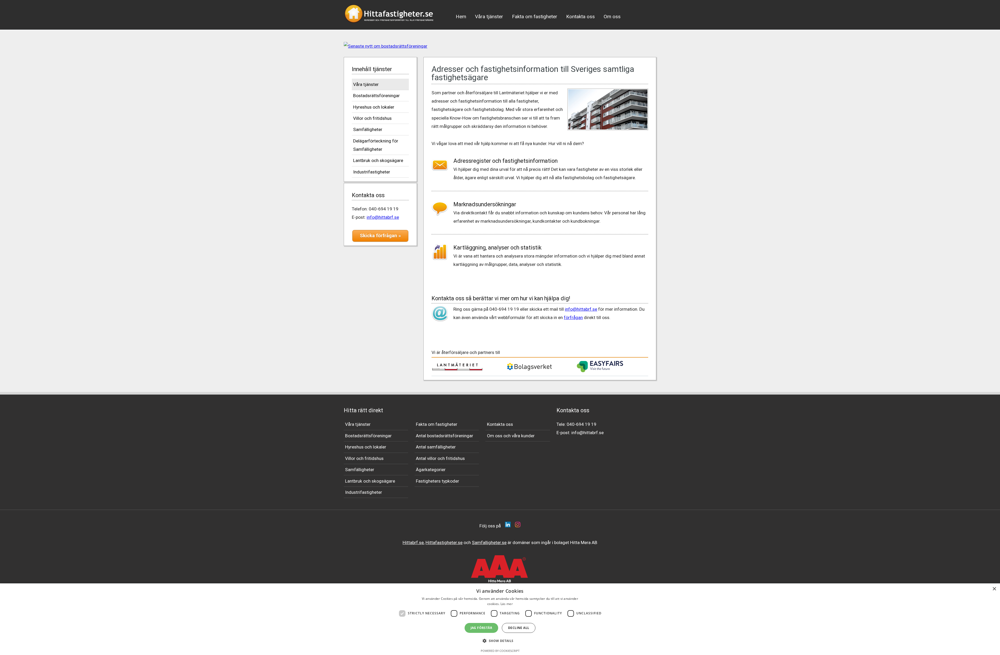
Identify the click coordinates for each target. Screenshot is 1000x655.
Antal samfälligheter (436, 447)
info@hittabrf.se (383, 217)
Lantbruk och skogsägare (378, 160)
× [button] (994, 589)
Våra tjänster (489, 17)
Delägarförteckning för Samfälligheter (375, 145)
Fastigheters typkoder (437, 481)
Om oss (612, 17)
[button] (499, 641)
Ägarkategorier (431, 469)
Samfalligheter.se (489, 542)
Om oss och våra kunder (511, 435)
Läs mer (507, 604)
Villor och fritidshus (372, 118)
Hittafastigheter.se (444, 542)
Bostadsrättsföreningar (376, 95)
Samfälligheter (367, 129)
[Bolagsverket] (529, 369)
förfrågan (573, 317)
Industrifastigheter (371, 171)
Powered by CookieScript (500, 651)
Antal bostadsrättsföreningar (444, 435)
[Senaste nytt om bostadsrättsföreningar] (500, 46)
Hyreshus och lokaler (373, 107)
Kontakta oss (580, 17)
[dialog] (500, 619)
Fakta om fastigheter (534, 17)
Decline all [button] (518, 628)
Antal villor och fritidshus (440, 458)
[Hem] (389, 24)
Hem (461, 17)
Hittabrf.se (413, 542)
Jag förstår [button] (481, 628)
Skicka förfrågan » (380, 236)
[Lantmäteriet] (457, 368)
